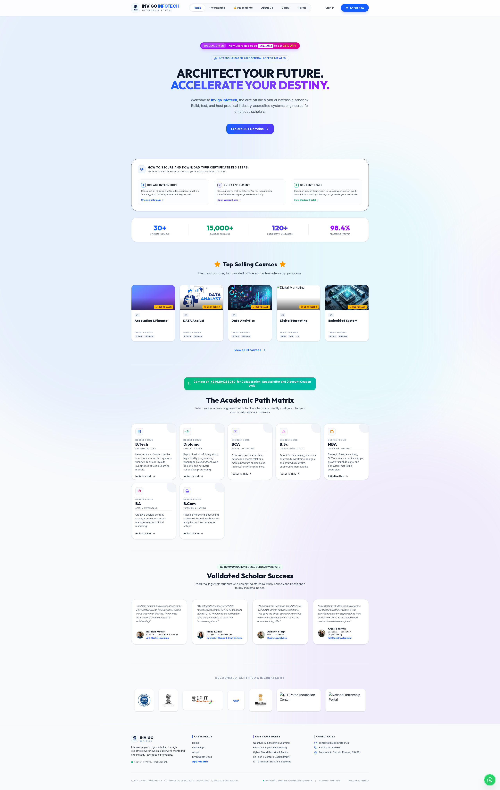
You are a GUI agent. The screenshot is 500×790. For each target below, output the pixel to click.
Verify (285, 7)
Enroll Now (357, 7)
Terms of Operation (358, 781)
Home (197, 7)
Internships (217, 7)
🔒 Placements (243, 7)
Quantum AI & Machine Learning (271, 742)
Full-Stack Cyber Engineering (270, 747)
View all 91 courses (247, 350)
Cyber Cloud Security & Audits (270, 752)
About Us (267, 7)
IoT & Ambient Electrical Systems (272, 761)
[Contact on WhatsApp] (489, 779)
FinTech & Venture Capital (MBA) (271, 756)
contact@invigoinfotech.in (334, 742)
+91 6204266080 (223, 381)
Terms (302, 7)
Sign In (330, 7)
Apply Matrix (200, 761)
